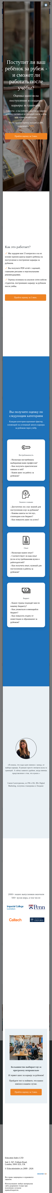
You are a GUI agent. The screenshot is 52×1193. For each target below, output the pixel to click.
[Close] (45, 4)
